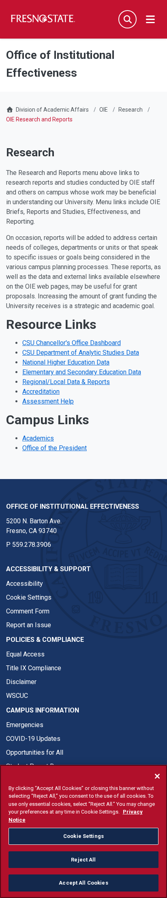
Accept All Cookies (83, 883)
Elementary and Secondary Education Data (81, 372)
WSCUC (17, 695)
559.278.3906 (31, 544)
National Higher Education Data (65, 362)
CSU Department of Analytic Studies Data (80, 352)
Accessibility (24, 583)
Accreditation (41, 391)
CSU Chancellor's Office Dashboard (71, 343)
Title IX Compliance (33, 668)
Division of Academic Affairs (52, 109)
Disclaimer (21, 682)
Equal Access (25, 654)
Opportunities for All (34, 752)
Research (130, 109)
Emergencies (24, 725)
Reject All (83, 860)
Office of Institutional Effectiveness (72, 506)
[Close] (157, 776)
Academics (38, 438)
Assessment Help (48, 401)
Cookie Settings (28, 597)
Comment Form (27, 611)
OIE (103, 109)
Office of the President (54, 448)
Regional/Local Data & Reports (66, 382)
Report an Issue (28, 625)
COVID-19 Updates (33, 739)
